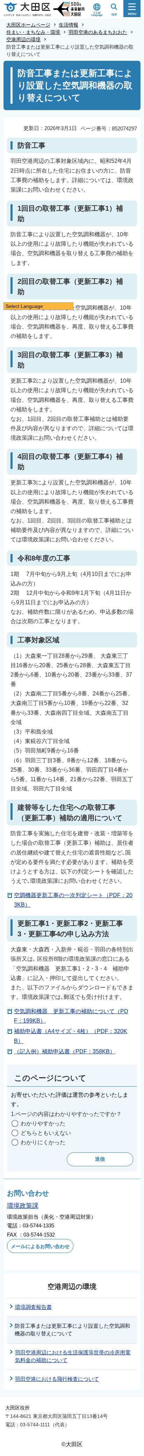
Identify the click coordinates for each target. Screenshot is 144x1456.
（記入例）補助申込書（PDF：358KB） (64, 1051)
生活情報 (68, 25)
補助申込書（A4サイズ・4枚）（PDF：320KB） (70, 1036)
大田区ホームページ (28, 25)
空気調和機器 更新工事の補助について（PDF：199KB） (71, 1016)
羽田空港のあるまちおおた (98, 32)
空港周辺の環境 (23, 39)
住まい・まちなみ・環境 (33, 32)
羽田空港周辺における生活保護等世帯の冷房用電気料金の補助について (72, 1356)
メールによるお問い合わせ (40, 1246)
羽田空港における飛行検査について (57, 1379)
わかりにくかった (43, 1142)
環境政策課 (22, 1205)
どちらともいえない (46, 1133)
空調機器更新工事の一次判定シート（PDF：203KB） (73, 900)
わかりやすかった (43, 1123)
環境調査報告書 (33, 1307)
